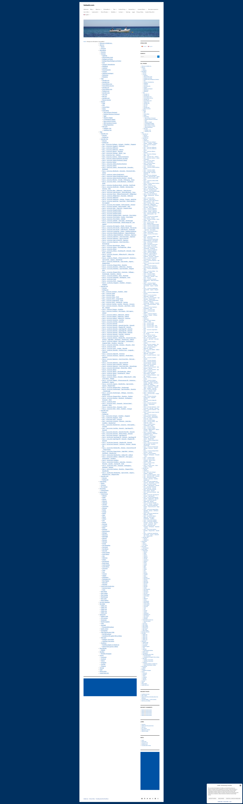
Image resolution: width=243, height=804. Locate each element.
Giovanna (103, 48)
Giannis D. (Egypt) (108, 117)
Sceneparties (104, 630)
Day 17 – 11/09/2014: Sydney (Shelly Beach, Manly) (115, 176)
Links (102, 623)
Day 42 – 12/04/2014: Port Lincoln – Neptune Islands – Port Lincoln (119, 227)
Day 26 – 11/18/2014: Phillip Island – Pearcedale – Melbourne (117, 195)
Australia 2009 (106, 92)
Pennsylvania (105, 561)
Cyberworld (95, 12)
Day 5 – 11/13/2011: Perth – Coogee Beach (112, 298)
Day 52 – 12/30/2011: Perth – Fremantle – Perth (114, 407)
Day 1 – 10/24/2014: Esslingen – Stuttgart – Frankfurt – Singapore (119, 144)
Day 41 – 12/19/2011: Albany (109, 375)
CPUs (103, 105)
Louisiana (104, 526)
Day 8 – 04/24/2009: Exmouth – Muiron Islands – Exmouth (117, 433)
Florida (104, 510)
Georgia (104, 511)
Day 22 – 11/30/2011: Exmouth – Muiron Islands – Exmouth (117, 332)
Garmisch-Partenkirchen (108, 64)
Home (85, 41)
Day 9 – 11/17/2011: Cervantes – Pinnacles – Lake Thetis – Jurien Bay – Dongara (151, 339)
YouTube (103, 664)
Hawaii (104, 513)
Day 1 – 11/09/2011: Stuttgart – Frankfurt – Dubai (114, 291)
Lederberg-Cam (108, 130)
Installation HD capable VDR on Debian (112, 636)
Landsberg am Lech (145, 694)
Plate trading (104, 593)
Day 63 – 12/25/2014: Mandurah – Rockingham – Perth (116, 277)
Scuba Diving (122, 9)
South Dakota (105, 566)
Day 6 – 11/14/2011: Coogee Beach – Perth (112, 300)
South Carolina (106, 565)
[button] (240, 785)
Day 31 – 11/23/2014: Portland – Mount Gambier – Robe (116, 206)
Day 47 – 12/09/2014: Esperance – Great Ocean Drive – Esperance (118, 236)
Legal (230, 801)
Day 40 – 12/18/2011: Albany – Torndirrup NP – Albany (116, 373)
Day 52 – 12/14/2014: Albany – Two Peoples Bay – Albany (116, 247)
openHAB (103, 625)
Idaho (103, 515)
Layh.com (143, 727)
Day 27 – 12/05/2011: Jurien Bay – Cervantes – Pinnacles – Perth (118, 344)
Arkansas (104, 501)
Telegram (103, 666)
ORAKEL (103, 650)
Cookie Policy (220, 801)
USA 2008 (104, 94)
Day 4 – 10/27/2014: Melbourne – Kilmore (112, 149)
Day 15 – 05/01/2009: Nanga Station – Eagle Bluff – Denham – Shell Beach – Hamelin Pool (151, 511)
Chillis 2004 (104, 609)
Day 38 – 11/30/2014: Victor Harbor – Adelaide (113, 218)
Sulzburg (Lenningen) (107, 73)
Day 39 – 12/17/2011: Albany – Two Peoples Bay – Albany (116, 371)
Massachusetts (106, 531)
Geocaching (131, 9)
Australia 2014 (105, 82)
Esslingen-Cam (107, 128)
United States (104, 494)
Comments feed (144, 742)
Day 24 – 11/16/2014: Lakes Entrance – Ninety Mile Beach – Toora (118, 192)
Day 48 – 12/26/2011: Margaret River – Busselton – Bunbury (117, 396)
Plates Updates (104, 600)
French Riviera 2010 (107, 89)
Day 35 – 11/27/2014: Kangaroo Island (111, 213)
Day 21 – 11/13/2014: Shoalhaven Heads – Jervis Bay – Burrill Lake (118, 185)
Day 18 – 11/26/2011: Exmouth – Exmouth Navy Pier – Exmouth (118, 325)
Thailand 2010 (105, 91)
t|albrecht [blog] (144, 731)
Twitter (103, 660)
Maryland (104, 529)
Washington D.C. (106, 579)
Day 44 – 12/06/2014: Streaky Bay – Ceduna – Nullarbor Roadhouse (119, 231)
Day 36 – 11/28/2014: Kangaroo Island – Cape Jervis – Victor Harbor (119, 215)
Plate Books (104, 591)
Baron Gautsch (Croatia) (110, 121)
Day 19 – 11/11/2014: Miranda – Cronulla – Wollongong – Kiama (118, 179)
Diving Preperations (109, 124)
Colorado (104, 504)
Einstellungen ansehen (233, 798)
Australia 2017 (105, 80)
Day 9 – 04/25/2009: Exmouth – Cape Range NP (114, 435)
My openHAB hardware (108, 627)
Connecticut (105, 506)
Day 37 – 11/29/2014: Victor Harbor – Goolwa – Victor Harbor (117, 217)
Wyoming (104, 584)
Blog (91, 9)
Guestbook (103, 657)
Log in (142, 740)
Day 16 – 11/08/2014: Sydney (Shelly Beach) (113, 174)
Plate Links (104, 598)
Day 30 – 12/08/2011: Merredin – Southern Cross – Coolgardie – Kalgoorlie (150, 397)
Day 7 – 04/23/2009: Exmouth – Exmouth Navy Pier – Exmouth (118, 431)
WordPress (103, 643)
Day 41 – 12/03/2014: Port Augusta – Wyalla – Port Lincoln (117, 226)
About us (98, 9)
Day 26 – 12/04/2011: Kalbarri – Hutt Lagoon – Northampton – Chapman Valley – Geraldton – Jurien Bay (151, 387)
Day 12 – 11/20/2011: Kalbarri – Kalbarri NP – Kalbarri (115, 314)
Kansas (104, 522)
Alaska (104, 497)
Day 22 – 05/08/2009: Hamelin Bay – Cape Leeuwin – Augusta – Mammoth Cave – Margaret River (151, 535)
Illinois (104, 517)
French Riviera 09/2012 (108, 85)
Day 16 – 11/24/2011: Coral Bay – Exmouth (112, 321)
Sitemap (128, 12)
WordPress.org (144, 744)
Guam (103, 589)
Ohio (103, 556)
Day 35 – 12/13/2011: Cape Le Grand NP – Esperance (115, 364)
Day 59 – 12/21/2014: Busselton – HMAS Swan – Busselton (117, 266)
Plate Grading (104, 595)
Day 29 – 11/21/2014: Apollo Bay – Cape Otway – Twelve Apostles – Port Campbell (151, 214)
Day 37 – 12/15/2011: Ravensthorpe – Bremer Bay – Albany (117, 368)
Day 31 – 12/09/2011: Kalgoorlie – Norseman (113, 353)
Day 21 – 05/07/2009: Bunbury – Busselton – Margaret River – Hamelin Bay (151, 531)
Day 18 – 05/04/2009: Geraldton (110, 460)
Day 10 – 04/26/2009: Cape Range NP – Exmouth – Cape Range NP (119, 437)
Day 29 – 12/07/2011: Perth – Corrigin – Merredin (114, 348)
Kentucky (104, 524)
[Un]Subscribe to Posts (146, 745)
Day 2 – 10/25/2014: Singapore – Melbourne (113, 146)
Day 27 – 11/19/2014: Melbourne (110, 197)
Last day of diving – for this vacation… (149, 699)
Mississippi (105, 536)
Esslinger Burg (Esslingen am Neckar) (111, 61)
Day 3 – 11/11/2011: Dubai (108, 295)
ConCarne (143, 724)
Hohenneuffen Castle (107, 57)
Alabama (104, 495)
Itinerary (104, 135)
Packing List (105, 137)
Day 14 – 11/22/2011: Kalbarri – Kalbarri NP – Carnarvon (116, 318)
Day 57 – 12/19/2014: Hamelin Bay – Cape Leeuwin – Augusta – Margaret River (151, 290)
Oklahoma (104, 557)
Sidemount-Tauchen (145, 729)
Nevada (104, 543)
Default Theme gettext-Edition (110, 646)
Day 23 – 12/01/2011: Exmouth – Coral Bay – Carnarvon (116, 334)
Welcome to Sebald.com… (106, 43)
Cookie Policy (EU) (149, 12)
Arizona (104, 499)
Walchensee (105, 75)
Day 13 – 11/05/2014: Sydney (109, 165)
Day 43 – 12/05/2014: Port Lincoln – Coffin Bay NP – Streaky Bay (118, 229)
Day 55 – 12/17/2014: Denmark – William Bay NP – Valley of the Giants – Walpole (151, 280)
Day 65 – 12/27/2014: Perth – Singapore (112, 281)
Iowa (103, 520)
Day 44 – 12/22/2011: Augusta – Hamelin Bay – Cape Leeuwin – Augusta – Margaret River (150, 437)
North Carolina (106, 552)
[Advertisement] (110, 687)
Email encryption (105, 621)
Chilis (103, 103)
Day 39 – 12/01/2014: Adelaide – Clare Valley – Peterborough (117, 220)
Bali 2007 (104, 96)
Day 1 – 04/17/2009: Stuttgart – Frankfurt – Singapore (116, 415)
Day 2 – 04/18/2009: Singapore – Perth (112, 417)
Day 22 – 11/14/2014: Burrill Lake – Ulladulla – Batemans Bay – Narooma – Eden (151, 195)
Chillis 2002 (104, 605)
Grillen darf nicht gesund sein (147, 725)
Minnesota (105, 534)
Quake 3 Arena (104, 628)
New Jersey (105, 547)
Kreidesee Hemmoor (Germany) (112, 114)
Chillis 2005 (104, 611)
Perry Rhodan (104, 12)
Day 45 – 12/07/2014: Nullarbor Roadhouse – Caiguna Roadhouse (118, 233)
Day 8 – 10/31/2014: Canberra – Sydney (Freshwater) (115, 156)
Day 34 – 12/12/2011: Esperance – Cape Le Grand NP (115, 362)
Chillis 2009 (104, 612)
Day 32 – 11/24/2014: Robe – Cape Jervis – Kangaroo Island (117, 208)
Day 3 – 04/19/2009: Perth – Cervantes (112, 419)
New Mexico (105, 549)
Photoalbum (106, 9)
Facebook (103, 659)
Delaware (104, 508)
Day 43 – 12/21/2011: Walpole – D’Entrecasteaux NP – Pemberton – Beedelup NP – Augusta (151, 433)
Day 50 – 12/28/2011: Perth (109, 401)
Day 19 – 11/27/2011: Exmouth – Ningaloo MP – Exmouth (116, 327)
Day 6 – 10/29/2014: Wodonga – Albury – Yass (114, 153)
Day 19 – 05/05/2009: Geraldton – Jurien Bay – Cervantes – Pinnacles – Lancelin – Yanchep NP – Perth (151, 523)
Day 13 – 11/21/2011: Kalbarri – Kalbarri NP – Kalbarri (115, 316)
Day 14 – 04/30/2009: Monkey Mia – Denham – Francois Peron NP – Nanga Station (151, 507)
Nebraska (104, 541)
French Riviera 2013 (107, 84)
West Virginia (105, 581)
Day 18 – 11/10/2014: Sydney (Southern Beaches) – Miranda (117, 178)
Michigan (104, 533)
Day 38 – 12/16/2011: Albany (109, 369)
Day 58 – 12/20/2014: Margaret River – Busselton (114, 265)
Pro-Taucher (104, 486)
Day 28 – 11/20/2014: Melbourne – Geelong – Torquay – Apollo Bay (119, 199)
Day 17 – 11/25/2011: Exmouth (109, 323)
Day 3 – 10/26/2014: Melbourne (110, 148)
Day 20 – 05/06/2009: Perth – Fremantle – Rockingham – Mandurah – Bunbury (151, 527)
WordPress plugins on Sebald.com (110, 644)
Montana (104, 540)
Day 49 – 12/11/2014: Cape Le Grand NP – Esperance (115, 240)
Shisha (104, 108)
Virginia (104, 575)
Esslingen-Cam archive (108, 639)
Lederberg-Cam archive (108, 641)
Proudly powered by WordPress (102, 798)
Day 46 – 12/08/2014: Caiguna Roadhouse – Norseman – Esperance (119, 234)
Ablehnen (221, 798)
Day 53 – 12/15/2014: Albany (109, 249)
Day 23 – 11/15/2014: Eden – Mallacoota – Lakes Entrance (116, 190)
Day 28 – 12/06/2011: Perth (109, 346)
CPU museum (104, 618)
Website (103, 101)
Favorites (103, 52)
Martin (102, 46)
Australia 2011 (105, 87)
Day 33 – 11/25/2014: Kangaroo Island (111, 210)
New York (104, 550)
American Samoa (106, 588)
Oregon (104, 559)
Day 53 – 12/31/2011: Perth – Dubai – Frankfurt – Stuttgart (117, 408)
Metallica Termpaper (106, 653)
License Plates (141, 9)
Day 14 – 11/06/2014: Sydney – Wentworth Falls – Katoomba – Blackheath (150, 173)
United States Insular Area (107, 586)
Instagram (103, 662)
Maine (103, 527)
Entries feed (143, 741)
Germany (103, 53)
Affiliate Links (104, 616)
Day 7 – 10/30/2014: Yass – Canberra (111, 155)
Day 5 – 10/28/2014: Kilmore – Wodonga (112, 151)
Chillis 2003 (104, 607)
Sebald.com (89, 5)
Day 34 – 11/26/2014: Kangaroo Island (111, 211)
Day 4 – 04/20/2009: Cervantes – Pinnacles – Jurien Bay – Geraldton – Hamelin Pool (151, 479)
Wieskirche (105, 77)
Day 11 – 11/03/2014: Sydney (109, 162)
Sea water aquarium (153, 9)
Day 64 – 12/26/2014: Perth (109, 279)
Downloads (104, 620)
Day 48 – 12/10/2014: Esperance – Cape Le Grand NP (115, 238)
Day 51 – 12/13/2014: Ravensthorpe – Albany (113, 245)
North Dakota (105, 554)
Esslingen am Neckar (107, 59)
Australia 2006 (106, 98)
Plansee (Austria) (106, 100)
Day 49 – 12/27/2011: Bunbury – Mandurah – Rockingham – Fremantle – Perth (151, 455)
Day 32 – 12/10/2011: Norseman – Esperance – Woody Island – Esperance (150, 404)
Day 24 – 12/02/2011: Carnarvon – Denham (113, 336)
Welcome (86, 9)
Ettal (103, 62)
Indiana (104, 518)
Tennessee (105, 568)
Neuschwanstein (106, 69)
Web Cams (104, 126)
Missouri (104, 538)
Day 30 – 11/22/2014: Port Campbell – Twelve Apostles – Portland (118, 204)
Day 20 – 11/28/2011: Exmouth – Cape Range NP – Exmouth (117, 329)
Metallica (113, 12)
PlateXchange (104, 597)
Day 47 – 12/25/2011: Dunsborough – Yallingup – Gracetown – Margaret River (151, 448)
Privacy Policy (226, 801)
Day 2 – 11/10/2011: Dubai (108, 293)
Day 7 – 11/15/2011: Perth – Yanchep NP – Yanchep (115, 302)
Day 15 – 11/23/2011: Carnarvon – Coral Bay (113, 320)
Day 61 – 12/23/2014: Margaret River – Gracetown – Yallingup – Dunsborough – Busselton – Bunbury (151, 302)
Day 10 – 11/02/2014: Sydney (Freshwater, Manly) (114, 160)
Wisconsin (104, 582)
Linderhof (104, 68)
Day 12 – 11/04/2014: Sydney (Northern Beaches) (114, 163)
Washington (105, 577)
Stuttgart (104, 71)
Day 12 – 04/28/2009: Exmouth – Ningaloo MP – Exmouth (117, 442)
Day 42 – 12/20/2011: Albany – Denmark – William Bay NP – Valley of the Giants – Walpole (151, 429)
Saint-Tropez (144, 695)
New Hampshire (106, 545)
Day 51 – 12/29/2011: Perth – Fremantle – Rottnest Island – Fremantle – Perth (150, 460)
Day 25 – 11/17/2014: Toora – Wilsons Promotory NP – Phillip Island (119, 194)
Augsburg (104, 55)
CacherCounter (104, 490)
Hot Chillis (86, 12)
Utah (103, 572)
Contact (121, 12)
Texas (103, 570)
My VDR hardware (106, 634)
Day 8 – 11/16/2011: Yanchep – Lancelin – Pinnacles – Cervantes (118, 304)
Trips (114, 9)
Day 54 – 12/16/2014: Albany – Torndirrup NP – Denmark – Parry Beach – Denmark (151, 276)
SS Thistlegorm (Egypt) (109, 119)
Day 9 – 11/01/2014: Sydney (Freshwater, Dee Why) (115, 158)
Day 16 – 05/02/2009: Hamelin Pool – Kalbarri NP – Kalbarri (117, 455)
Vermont (104, 573)
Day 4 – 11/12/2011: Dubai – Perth (110, 297)
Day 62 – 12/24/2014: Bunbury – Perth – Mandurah (115, 275)
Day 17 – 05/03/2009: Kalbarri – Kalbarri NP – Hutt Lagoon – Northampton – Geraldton (150, 517)
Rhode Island (105, 563)
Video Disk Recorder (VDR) (107, 632)
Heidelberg (105, 66)
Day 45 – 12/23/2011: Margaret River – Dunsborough (115, 387)
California (104, 502)
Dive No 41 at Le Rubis (145, 700)
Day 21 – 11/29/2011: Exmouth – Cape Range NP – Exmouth (117, 330)
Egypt (105, 116)
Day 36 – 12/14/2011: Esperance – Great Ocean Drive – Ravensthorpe (119, 366)
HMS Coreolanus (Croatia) (110, 123)
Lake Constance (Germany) (110, 112)
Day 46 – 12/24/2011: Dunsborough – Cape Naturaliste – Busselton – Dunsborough (151, 444)
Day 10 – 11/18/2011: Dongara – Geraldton (112, 309)
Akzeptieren (212, 798)
